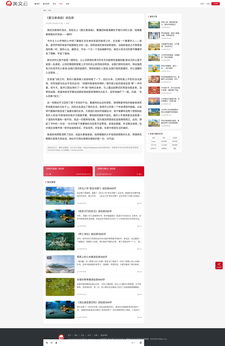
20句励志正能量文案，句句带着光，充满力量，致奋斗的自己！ (170, 101)
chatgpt (153, 141)
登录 (202, 4)
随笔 (174, 148)
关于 (69, 335)
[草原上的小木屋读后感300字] (60, 264)
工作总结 (164, 145)
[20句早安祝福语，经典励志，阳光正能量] (154, 57)
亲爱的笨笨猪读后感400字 (91, 279)
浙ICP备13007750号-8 (117, 339)
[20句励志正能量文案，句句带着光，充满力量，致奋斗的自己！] (154, 101)
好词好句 (153, 148)
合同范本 (175, 141)
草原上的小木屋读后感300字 (92, 257)
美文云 (84, 339)
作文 (61, 4)
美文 (164, 138)
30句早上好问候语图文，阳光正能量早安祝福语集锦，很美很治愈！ (170, 112)
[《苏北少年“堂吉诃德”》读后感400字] (60, 196)
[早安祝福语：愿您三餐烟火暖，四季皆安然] (154, 35)
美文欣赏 (46, 4)
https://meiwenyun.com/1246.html (96, 147)
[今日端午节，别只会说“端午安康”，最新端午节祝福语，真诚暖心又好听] (154, 90)
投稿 (216, 4)
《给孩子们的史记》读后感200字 (94, 211)
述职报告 (164, 148)
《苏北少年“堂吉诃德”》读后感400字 (96, 188)
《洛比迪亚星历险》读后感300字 (94, 302)
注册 (208, 4)
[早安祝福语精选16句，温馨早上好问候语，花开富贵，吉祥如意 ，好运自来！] (154, 79)
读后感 (175, 138)
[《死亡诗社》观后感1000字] (60, 241)
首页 (38, 4)
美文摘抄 (164, 141)
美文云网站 (63, 147)
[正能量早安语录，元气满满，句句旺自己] (154, 46)
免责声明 (104, 335)
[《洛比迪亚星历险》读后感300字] (60, 310)
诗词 (67, 4)
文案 (153, 138)
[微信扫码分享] (47, 343)
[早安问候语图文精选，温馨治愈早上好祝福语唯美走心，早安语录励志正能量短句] (154, 123)
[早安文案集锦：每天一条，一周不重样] (154, 68)
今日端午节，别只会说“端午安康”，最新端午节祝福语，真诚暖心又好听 (170, 90)
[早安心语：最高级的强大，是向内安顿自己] (154, 24)
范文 (54, 4)
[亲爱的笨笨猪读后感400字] (60, 287)
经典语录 (175, 145)
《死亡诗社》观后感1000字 (91, 234)
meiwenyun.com (94, 339)
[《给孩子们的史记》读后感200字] (60, 219)
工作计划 (153, 145)
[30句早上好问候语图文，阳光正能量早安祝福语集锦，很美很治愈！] (154, 112)
